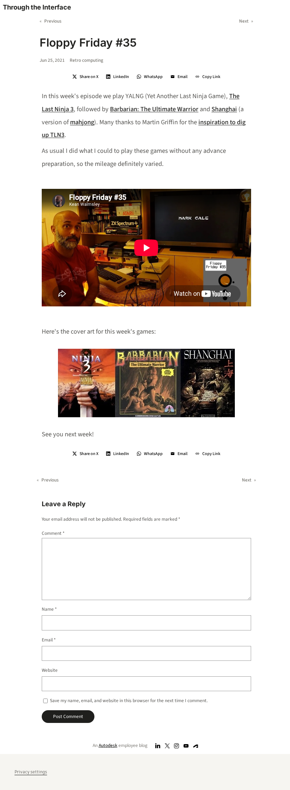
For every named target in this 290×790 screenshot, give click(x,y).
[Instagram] (176, 745)
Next (244, 21)
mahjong (82, 122)
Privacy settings (30, 772)
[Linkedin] (158, 745)
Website (50, 670)
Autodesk (108, 745)
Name (49, 609)
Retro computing (86, 60)
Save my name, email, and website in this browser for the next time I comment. (129, 700)
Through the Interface (37, 7)
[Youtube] (186, 745)
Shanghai (224, 109)
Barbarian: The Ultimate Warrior (154, 109)
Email (49, 639)
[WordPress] (196, 745)
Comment (53, 533)
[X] (167, 745)
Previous (53, 21)
